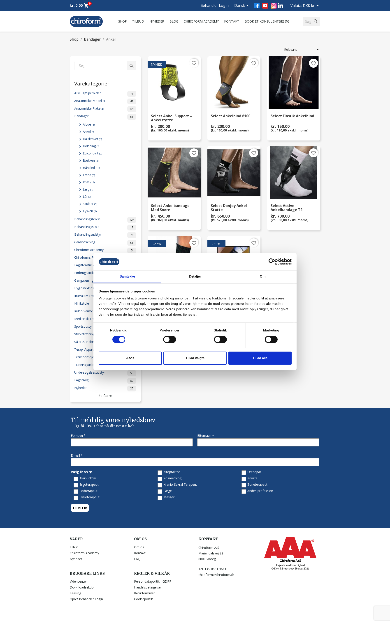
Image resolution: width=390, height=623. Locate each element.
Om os (139, 547)
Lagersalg (103, 380)
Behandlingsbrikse (104, 219)
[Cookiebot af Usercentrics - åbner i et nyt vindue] (272, 261)
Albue (89, 124)
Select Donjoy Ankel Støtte (229, 208)
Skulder (90, 204)
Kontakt (231, 21)
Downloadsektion (82, 587)
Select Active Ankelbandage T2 (286, 208)
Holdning (91, 146)
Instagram (274, 6)
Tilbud (138, 21)
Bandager (103, 116)
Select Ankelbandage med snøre (170, 208)
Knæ (89, 182)
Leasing (75, 593)
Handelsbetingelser (148, 587)
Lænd (89, 175)
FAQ (137, 559)
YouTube (265, 6)
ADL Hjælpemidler (103, 93)
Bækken (90, 160)
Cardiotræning (103, 242)
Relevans (302, 49)
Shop (122, 21)
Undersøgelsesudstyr (103, 372)
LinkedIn (280, 5)
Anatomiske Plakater (104, 108)
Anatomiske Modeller (103, 101)
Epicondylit (92, 153)
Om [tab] (262, 276)
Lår (87, 196)
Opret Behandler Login (86, 599)
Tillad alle (260, 358)
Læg (88, 189)
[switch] (169, 339)
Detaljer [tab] (195, 276)
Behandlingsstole (103, 227)
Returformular (144, 593)
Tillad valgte (195, 358)
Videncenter (78, 581)
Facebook (257, 5)
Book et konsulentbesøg (267, 21)
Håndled (91, 168)
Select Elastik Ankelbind (292, 116)
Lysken (90, 211)
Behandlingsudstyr (103, 234)
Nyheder (156, 21)
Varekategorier (91, 83)
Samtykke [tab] (127, 276)
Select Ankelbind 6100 (230, 116)
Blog (173, 21)
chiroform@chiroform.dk (216, 574)
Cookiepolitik (143, 599)
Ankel (88, 131)
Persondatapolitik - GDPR (152, 581)
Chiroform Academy (201, 21)
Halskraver (92, 139)
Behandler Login (214, 5)
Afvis (130, 358)
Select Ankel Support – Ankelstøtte (171, 118)
